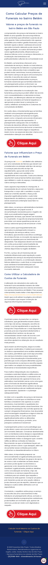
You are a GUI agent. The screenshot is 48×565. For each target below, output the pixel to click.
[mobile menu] (45, 4)
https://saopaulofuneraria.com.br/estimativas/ (23, 295)
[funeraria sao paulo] (24, 4)
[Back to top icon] (24, 542)
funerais (19, 161)
